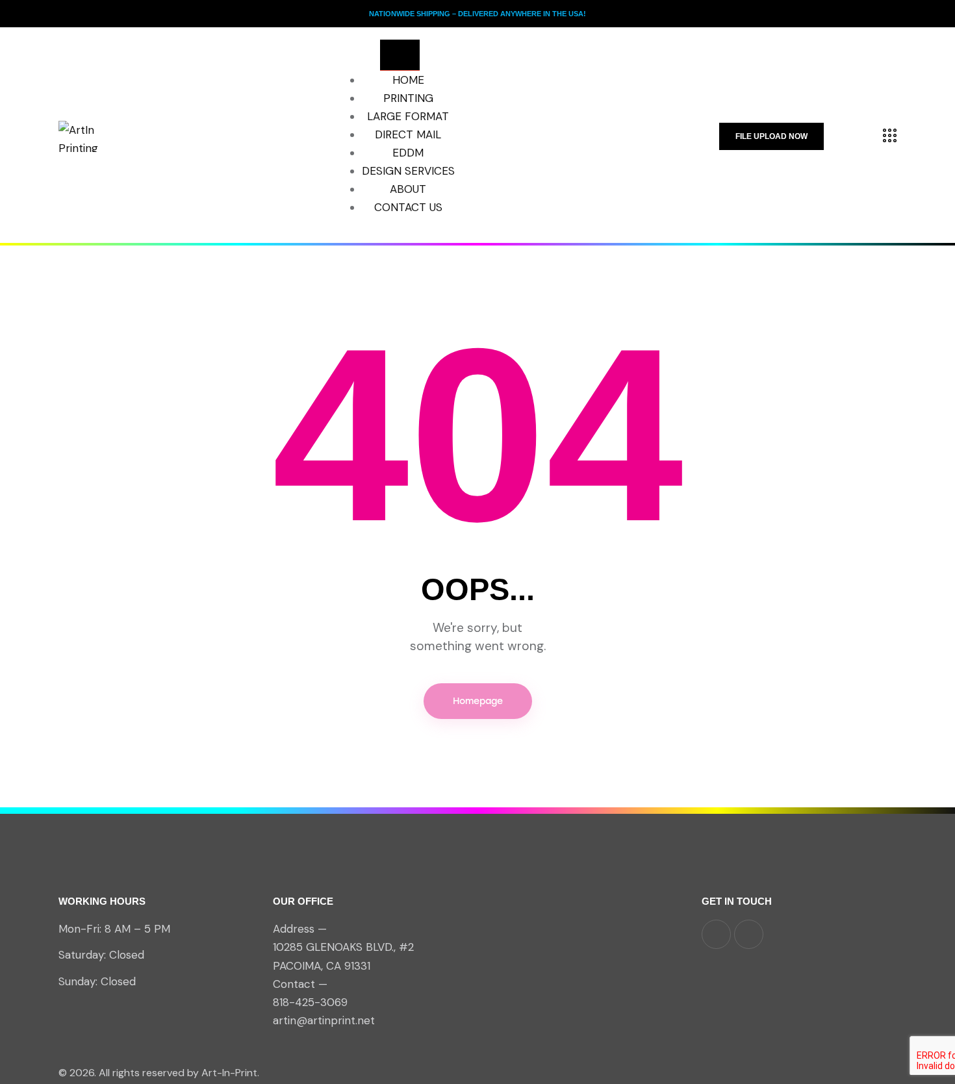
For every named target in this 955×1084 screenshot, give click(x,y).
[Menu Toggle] (400, 55)
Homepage (478, 701)
